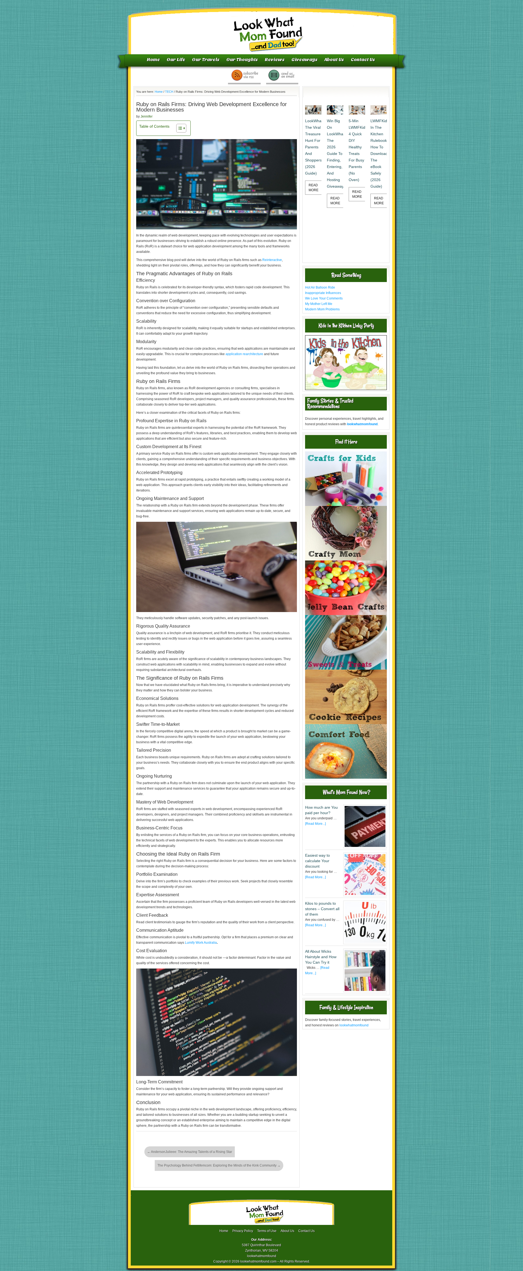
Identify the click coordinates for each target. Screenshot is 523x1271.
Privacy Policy (242, 1231)
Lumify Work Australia (201, 943)
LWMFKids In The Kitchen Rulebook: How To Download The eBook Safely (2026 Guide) (378, 153)
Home (153, 59)
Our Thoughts (242, 59)
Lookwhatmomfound (262, 28)
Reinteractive (272, 260)
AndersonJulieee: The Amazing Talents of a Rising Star (189, 1152)
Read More (313, 187)
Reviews (275, 59)
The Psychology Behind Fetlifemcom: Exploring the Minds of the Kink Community (219, 1165)
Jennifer (147, 116)
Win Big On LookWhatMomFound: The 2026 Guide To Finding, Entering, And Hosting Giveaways (335, 153)
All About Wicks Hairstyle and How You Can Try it (320, 956)
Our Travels (206, 59)
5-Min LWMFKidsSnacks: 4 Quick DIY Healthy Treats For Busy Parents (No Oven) (357, 150)
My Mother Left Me (318, 304)
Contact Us (363, 59)
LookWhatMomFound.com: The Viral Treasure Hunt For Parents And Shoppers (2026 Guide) (313, 147)
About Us (334, 59)
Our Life (176, 59)
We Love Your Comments (324, 298)
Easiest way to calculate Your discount (317, 860)
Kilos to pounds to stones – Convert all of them (322, 908)
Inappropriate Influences (323, 293)
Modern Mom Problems (322, 309)
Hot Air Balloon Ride (320, 287)
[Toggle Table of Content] (178, 128)
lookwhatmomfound (354, 1025)
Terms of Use (266, 1231)
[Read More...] (315, 824)
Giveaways (304, 59)
